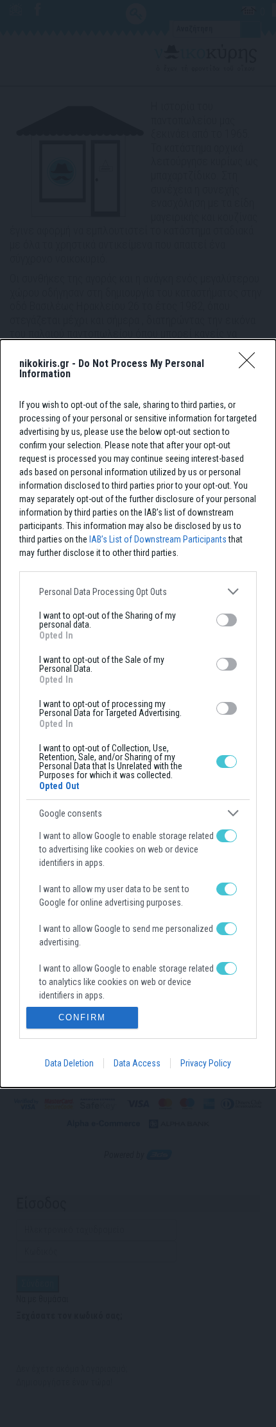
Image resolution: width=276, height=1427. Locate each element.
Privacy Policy (205, 1063)
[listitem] (138, 591)
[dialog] (138, 713)
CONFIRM (82, 1017)
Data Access (137, 1063)
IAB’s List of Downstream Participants (158, 539)
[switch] (226, 620)
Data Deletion (69, 1063)
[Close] (251, 364)
